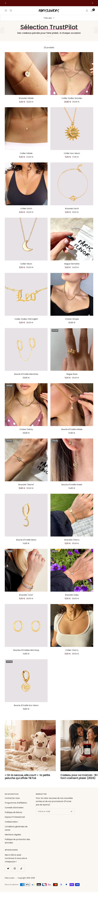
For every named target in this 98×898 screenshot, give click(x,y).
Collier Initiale (26, 153)
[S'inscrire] (71, 811)
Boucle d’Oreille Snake (71, 484)
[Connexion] (87, 11)
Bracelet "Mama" (26, 484)
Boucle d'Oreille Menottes (26, 374)
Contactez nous (12, 798)
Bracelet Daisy (72, 595)
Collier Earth (26, 208)
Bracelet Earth (72, 208)
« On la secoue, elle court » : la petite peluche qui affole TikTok (27, 776)
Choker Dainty (26, 429)
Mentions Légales (13, 834)
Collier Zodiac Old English (26, 319)
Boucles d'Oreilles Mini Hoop (26, 650)
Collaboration (11, 821)
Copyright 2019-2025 (26, 878)
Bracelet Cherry (71, 539)
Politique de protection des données (17, 841)
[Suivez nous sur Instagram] (14, 868)
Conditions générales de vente (16, 828)
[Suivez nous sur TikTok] (21, 868)
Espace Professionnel (15, 817)
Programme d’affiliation (16, 802)
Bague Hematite (71, 263)
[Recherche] (11, 10)
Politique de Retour (13, 812)
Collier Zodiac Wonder (72, 98)
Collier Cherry (71, 650)
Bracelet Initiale (26, 98)
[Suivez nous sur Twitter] (8, 868)
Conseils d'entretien (14, 807)
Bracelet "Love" (26, 595)
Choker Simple (72, 319)
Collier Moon (26, 263)
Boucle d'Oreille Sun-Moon (26, 705)
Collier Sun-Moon (72, 153)
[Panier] (92, 10)
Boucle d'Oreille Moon (26, 539)
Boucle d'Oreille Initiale (71, 429)
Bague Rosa (71, 374)
